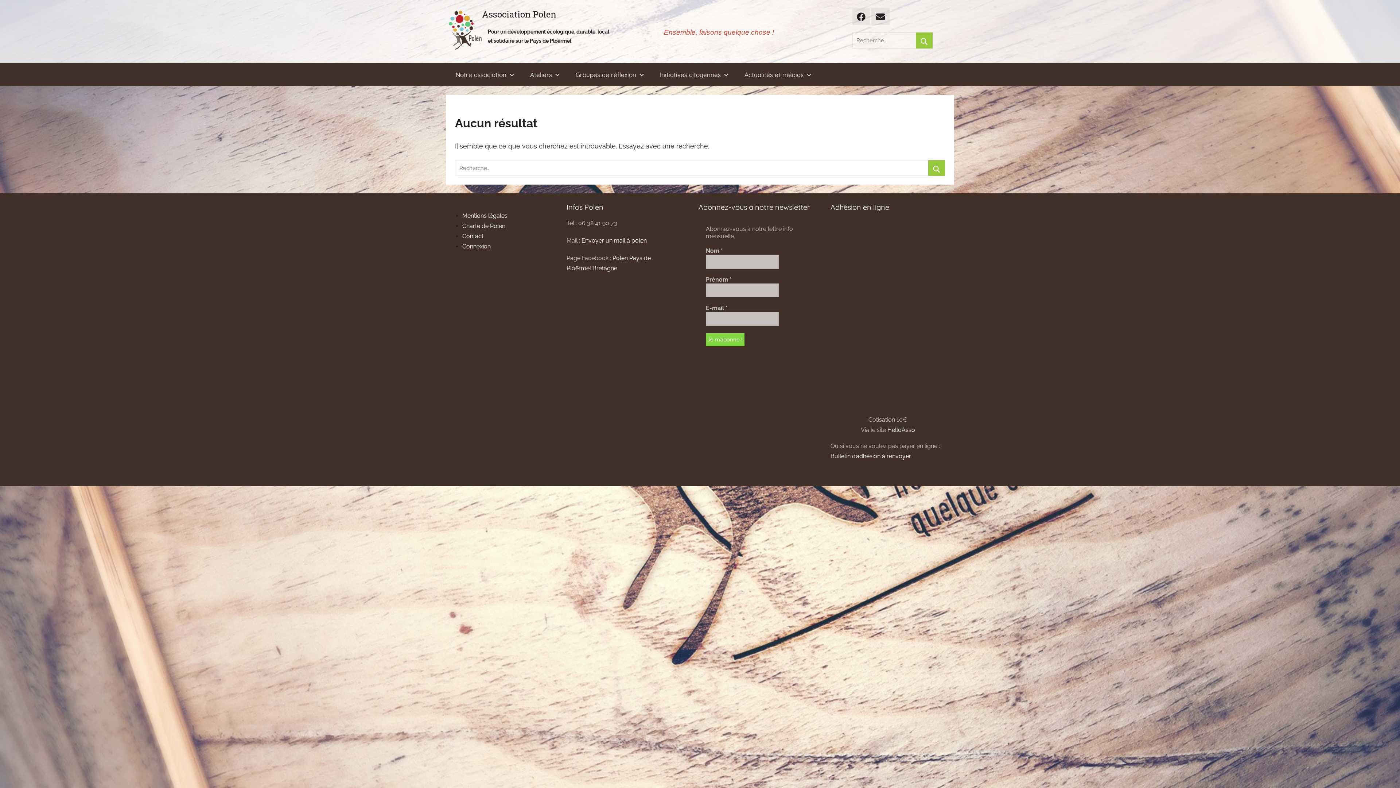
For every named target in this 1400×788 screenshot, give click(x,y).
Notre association (481, 74)
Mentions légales (485, 215)
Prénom (719, 279)
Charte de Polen (483, 226)
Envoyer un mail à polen (614, 240)
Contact (472, 236)
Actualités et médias (774, 74)
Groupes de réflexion (606, 74)
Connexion (476, 246)
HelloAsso (901, 429)
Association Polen (519, 14)
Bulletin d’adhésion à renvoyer (871, 456)
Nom (714, 250)
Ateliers (541, 74)
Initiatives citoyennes (690, 74)
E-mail (717, 308)
